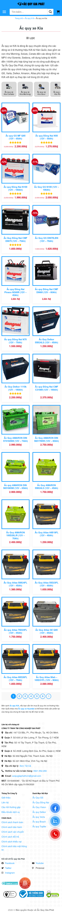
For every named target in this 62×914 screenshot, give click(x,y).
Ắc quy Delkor (39, 812)
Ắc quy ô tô (29, 18)
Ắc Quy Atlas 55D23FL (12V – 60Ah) (46, 584)
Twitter (8, 867)
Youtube (40, 863)
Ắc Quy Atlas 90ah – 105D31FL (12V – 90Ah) (46, 679)
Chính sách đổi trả (10, 836)
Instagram (10, 872)
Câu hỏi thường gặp (11, 807)
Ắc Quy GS (38, 797)
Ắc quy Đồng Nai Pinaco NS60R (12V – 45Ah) (15, 292)
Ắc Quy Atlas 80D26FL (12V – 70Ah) (15, 679)
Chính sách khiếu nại (12, 841)
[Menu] (4, 12)
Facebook (9, 863)
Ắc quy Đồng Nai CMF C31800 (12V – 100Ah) (46, 388)
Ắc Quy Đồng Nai (41, 802)
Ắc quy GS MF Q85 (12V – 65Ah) (15, 137)
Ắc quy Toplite (39, 826)
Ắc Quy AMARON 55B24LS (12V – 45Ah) (46, 487)
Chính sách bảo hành (12, 827)
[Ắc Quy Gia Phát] (31, 3)
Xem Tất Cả (25, 765)
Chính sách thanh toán (12, 822)
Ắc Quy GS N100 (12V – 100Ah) (46, 188)
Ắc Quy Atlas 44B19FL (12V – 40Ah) (46, 534)
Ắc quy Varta (39, 816)
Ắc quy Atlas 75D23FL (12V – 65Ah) (15, 631)
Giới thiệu (6, 797)
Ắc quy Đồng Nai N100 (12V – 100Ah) (15, 188)
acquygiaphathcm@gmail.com (26, 775)
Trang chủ (19, 18)
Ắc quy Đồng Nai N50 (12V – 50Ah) (46, 137)
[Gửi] (50, 12)
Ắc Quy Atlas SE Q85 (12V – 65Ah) (46, 631)
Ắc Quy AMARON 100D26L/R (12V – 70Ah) (15, 535)
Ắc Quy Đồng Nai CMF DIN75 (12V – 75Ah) (15, 239)
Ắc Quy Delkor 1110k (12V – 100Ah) (15, 388)
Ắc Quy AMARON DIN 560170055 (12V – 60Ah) (46, 439)
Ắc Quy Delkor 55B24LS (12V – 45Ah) (46, 341)
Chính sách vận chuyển (13, 831)
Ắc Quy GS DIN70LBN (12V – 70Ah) (46, 239)
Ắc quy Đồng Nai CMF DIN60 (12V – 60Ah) (46, 291)
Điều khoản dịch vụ (11, 812)
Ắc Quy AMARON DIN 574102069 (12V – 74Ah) (15, 439)
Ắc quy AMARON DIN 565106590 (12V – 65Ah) (15, 487)
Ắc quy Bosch (39, 821)
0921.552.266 (40, 770)
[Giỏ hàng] (58, 11)
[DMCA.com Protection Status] (10, 883)
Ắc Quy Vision (39, 807)
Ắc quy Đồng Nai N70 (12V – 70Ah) (15, 341)
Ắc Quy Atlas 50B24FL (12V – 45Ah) (15, 584)
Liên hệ (5, 802)
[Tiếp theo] (48, 696)
